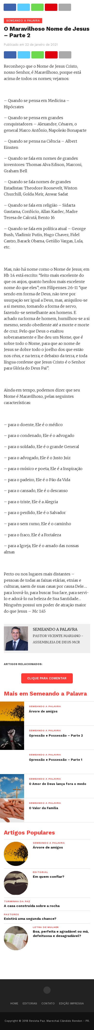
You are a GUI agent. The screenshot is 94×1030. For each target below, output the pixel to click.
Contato (48, 1003)
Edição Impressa (71, 1003)
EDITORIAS (30, 1003)
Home (14, 1003)
